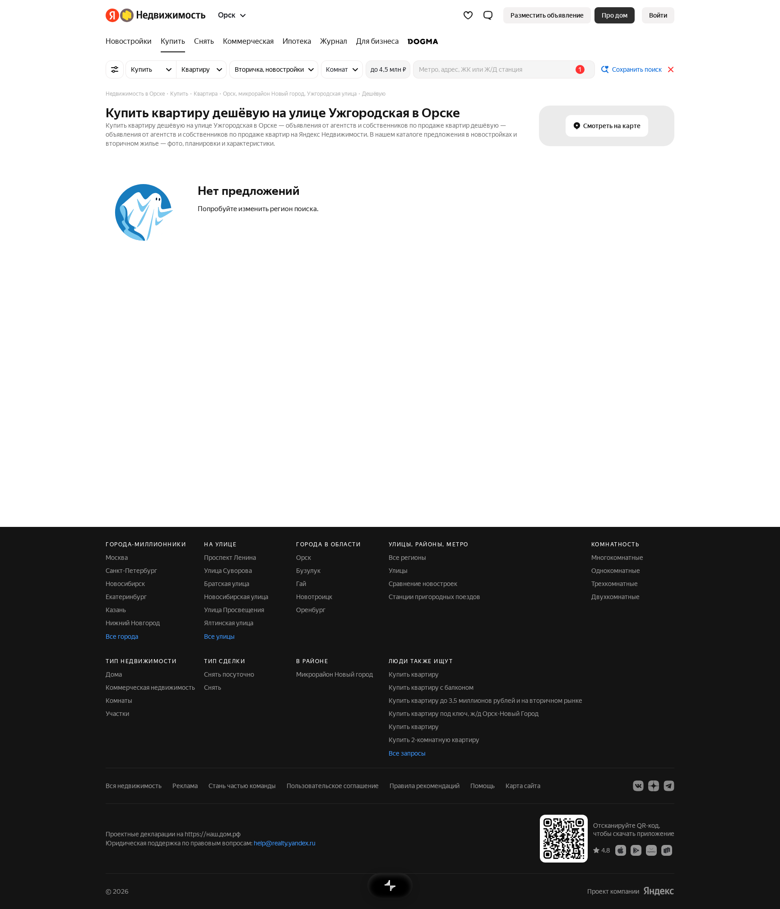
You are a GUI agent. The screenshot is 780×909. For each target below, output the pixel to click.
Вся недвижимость (134, 785)
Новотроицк (314, 596)
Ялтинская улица (228, 623)
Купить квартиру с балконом (431, 687)
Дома (114, 674)
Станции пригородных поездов (434, 596)
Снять (212, 687)
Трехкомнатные (614, 583)
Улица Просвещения (234, 610)
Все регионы (407, 557)
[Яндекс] (658, 891)
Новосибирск (125, 583)
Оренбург (310, 610)
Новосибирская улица (236, 596)
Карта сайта (523, 785)
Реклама (185, 785)
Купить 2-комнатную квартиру (434, 739)
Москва (117, 557)
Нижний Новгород (133, 623)
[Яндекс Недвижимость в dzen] (653, 785)
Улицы (398, 570)
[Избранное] (468, 15)
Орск (303, 557)
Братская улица (226, 583)
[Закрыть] (670, 69)
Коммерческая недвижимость (150, 687)
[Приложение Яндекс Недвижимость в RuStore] (666, 850)
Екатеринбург (126, 596)
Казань (116, 610)
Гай (301, 583)
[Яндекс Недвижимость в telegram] (669, 785)
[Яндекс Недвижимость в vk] (638, 785)
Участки (117, 713)
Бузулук (308, 570)
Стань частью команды (242, 785)
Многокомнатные (617, 557)
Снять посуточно (229, 674)
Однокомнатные (615, 570)
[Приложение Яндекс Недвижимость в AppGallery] (651, 850)
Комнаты (119, 700)
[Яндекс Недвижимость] (155, 15)
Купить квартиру (414, 674)
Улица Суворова (228, 570)
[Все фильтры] (115, 69)
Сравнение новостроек (423, 583)
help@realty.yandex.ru (285, 843)
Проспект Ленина (230, 557)
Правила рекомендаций (425, 785)
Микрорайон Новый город (334, 674)
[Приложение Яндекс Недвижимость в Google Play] (636, 850)
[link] (658, 15)
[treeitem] (131, 41)
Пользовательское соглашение (333, 785)
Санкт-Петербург (131, 570)
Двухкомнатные (615, 596)
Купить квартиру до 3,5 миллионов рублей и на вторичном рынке (485, 700)
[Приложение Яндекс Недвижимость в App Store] (620, 850)
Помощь (482, 785)
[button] (488, 15)
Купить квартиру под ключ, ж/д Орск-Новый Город (464, 713)
